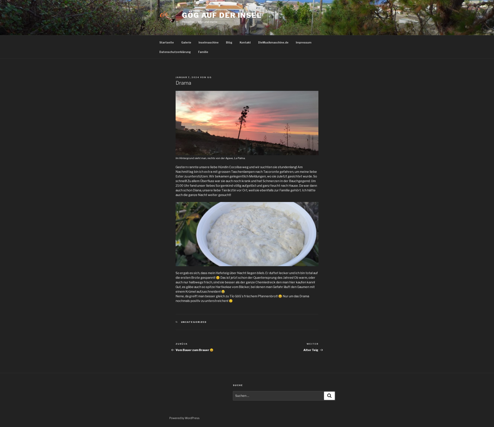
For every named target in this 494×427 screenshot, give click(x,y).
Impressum (303, 42)
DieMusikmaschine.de (273, 42)
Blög (229, 42)
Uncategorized (194, 322)
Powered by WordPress (184, 418)
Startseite (166, 42)
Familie (203, 52)
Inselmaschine (209, 42)
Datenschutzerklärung (175, 52)
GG (209, 77)
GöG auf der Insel (222, 15)
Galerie (186, 42)
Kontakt (245, 42)
